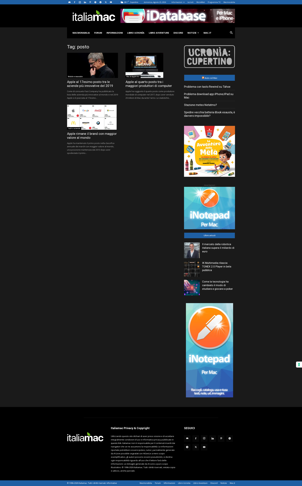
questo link (116, 443)
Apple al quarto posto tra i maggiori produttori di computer (149, 84)
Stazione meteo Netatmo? (200, 105)
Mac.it (207, 32)
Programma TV (214, 2)
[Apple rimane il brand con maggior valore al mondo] (92, 117)
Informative (112, 483)
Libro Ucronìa (135, 32)
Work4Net (200, 2)
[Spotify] (95, 2)
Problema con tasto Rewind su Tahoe (207, 86)
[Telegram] (100, 2)
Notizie (191, 32)
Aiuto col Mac (211, 78)
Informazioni (176, 2)
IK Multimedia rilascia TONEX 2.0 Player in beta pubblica (216, 266)
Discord (178, 32)
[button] (231, 33)
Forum (98, 32)
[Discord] (69, 2)
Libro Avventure (159, 32)
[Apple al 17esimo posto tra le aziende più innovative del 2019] (92, 65)
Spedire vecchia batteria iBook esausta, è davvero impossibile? (209, 114)
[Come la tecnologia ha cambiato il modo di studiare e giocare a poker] (192, 288)
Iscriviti (190, 2)
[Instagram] (79, 2)
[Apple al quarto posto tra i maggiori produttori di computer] (151, 65)
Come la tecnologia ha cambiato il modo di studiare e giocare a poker (217, 285)
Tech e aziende (74, 128)
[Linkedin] (85, 2)
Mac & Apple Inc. (133, 76)
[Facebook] (74, 2)
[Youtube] (111, 2)
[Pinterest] (90, 2)
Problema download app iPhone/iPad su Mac (208, 95)
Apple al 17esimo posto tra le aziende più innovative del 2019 (90, 84)
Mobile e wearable (75, 76)
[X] (105, 2)
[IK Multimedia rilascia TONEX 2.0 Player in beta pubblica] (192, 269)
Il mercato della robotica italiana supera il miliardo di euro (218, 248)
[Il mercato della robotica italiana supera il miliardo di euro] (192, 250)
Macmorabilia (229, 2)
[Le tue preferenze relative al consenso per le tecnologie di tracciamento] (299, 365)
